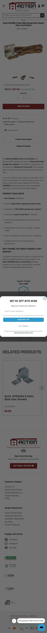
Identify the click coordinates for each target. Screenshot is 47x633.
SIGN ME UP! (23, 320)
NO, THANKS (23, 326)
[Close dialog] (45, 298)
